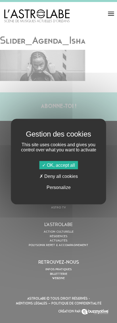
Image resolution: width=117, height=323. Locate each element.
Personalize (59, 187)
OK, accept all (60, 164)
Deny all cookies (60, 176)
